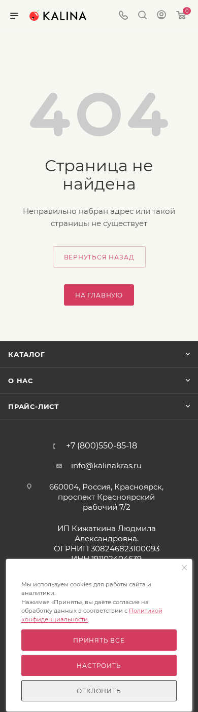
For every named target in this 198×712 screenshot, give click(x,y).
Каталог (26, 354)
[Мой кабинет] (161, 16)
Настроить (99, 665)
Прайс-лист (33, 406)
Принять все (99, 640)
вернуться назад (99, 257)
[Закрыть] (184, 568)
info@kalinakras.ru (106, 465)
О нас (20, 381)
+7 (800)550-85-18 (101, 446)
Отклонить (99, 691)
